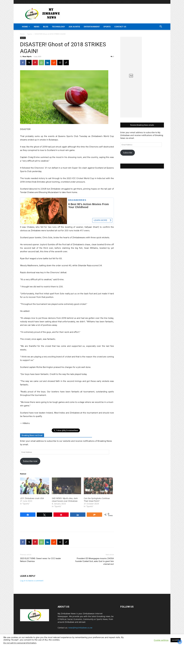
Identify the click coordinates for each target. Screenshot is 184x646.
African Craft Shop (59, 2)
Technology (58, 26)
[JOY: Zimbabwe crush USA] (34, 485)
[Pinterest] (35, 62)
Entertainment (92, 26)
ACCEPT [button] (175, 640)
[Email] (60, 62)
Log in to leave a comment (31, 580)
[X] (29, 62)
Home (25, 26)
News (36, 26)
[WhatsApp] (41, 62)
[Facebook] (22, 62)
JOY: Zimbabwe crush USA (32, 498)
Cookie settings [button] (161, 640)
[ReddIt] (53, 62)
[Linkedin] (47, 62)
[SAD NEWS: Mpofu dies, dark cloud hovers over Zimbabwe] (66, 485)
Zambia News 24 (85, 2)
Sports (107, 26)
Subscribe (127, 152)
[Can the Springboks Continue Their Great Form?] (98, 485)
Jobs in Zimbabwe (99, 2)
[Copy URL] (66, 62)
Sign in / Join (46, 2)
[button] (160, 27)
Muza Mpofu (27, 56)
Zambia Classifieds (114, 2)
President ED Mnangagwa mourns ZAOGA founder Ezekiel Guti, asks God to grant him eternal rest (94, 561)
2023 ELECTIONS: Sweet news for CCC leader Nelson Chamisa (40, 559)
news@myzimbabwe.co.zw (80, 627)
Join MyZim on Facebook (142, 166)
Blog (45, 26)
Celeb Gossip (72, 2)
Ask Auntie (74, 26)
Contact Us (127, 2)
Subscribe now (30, 461)
